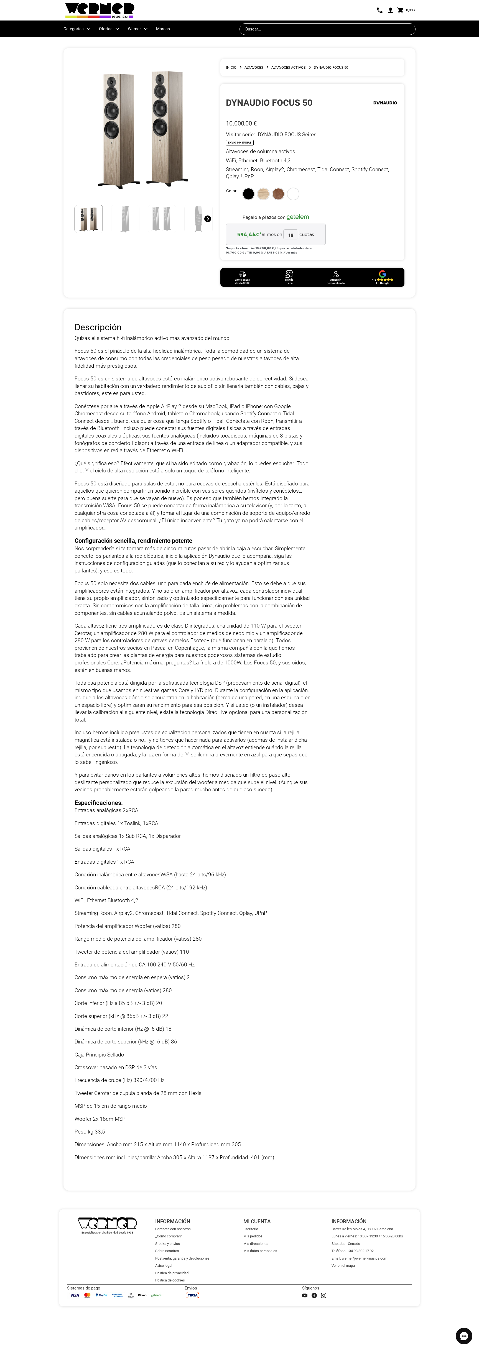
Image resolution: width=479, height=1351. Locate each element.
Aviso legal (163, 1265)
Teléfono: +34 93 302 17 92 (353, 1251)
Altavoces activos (288, 67)
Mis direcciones (255, 1244)
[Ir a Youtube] (304, 1295)
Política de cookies (170, 1280)
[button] (248, 194)
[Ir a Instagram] (323, 1295)
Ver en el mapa (343, 1265)
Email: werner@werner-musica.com (359, 1258)
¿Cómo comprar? (168, 1236)
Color (231, 190)
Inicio (231, 67)
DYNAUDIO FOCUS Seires (287, 134)
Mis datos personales (260, 1251)
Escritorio (250, 1229)
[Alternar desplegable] (88, 29)
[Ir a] (385, 102)
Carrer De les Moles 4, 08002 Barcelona (362, 1229)
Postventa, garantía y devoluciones (182, 1258)
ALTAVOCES (253, 67)
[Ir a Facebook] (314, 1295)
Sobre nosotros (167, 1251)
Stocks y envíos (167, 1244)
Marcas (163, 28)
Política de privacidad (171, 1273)
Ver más (291, 252)
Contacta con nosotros (173, 1229)
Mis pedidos (253, 1236)
